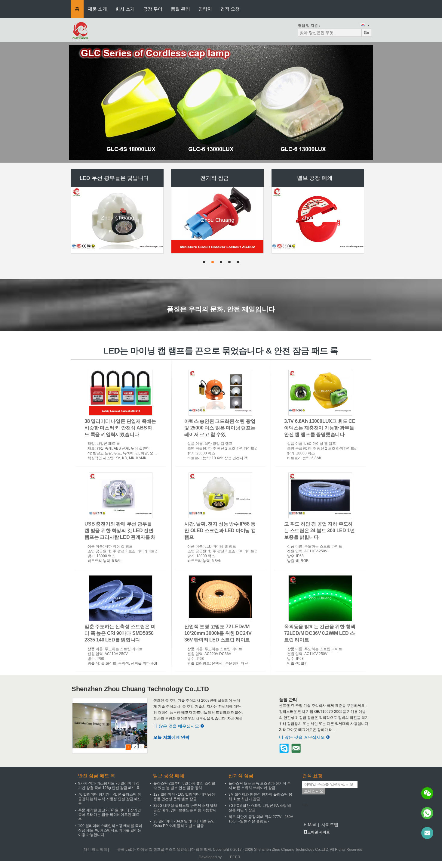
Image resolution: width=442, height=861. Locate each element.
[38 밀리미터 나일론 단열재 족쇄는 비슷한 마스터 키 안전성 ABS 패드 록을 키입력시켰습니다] (120, 393)
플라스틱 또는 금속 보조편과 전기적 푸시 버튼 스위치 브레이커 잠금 (260, 785)
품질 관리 (180, 8)
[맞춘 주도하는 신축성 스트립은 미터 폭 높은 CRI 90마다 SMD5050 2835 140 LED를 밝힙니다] (120, 598)
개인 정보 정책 (95, 849)
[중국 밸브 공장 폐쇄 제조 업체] (318, 183)
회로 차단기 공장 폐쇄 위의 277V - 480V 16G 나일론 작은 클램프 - (261, 819)
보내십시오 (314, 791)
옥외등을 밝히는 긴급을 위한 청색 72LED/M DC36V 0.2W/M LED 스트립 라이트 (319, 633)
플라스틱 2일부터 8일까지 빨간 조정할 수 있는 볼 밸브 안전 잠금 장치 (184, 785)
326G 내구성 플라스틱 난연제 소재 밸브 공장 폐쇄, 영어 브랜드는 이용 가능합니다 (185, 810)
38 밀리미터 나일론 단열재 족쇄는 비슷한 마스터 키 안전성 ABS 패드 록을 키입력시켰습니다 (120, 428)
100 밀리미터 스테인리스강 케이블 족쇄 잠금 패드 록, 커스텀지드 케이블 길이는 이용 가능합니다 (110, 830)
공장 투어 (152, 8)
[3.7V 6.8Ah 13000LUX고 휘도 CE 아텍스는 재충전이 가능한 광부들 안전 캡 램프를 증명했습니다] (320, 393)
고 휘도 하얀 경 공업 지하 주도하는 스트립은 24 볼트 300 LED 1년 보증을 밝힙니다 (319, 530)
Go (366, 32)
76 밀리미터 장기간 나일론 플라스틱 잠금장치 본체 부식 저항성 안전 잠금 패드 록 (109, 799)
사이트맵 (329, 824)
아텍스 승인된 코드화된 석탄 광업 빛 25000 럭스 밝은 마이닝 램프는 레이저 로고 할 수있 (220, 428)
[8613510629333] (427, 813)
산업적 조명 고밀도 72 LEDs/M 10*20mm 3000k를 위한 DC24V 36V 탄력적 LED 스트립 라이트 (217, 633)
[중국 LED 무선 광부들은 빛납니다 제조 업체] (117, 183)
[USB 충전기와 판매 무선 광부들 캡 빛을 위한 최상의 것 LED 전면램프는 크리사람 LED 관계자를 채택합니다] (120, 495)
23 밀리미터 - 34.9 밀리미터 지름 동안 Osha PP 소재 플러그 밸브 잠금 (184, 823)
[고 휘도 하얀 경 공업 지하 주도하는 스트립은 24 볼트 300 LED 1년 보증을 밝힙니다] (320, 495)
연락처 (205, 8)
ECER (235, 857)
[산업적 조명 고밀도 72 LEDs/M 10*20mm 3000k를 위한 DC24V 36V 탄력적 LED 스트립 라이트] (220, 598)
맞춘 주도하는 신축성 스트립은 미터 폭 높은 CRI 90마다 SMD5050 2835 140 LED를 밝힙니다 (119, 633)
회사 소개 (125, 8)
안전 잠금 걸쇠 (114, 229)
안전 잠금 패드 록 (96, 775)
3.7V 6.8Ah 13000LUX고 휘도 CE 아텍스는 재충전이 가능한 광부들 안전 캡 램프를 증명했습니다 (319, 428)
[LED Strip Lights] (221, 102)
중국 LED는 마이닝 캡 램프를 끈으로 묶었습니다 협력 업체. (165, 849)
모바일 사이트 (318, 832)
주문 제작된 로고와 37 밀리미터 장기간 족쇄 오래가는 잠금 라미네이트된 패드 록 (109, 814)
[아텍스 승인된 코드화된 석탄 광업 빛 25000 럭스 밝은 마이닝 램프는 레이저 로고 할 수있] (220, 393)
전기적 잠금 (240, 775)
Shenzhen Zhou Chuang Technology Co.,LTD (140, 689)
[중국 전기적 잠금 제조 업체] (217, 186)
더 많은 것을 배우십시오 (176, 726)
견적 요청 (230, 8)
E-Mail (310, 824)
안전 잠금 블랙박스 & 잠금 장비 (214, 229)
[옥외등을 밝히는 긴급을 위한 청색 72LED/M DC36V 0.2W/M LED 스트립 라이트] (320, 598)
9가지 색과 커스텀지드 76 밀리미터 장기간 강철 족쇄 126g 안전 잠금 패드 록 (109, 785)
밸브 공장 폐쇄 (168, 775)
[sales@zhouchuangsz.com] (427, 833)
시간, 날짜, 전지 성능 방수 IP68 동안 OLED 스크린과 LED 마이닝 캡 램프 (220, 530)
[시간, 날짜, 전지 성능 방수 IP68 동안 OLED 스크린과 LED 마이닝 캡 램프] (220, 495)
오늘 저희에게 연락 (171, 737)
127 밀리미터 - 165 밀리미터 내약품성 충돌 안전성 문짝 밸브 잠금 (184, 796)
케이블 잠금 (314, 229)
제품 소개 (97, 8)
